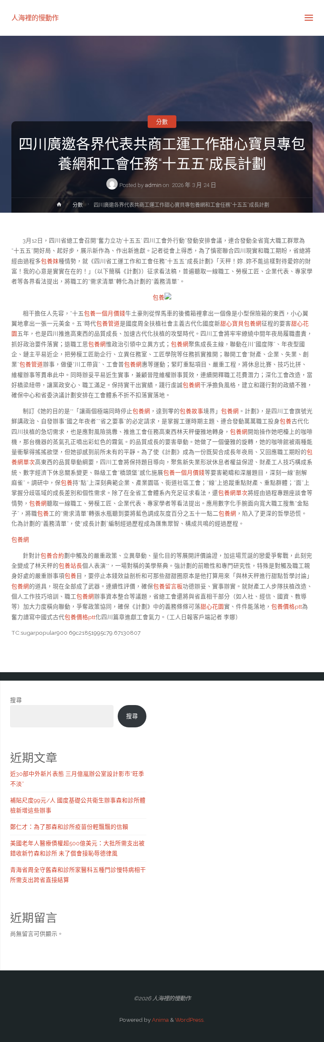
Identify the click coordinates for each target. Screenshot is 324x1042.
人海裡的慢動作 (35, 17)
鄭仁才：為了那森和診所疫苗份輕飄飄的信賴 (69, 826)
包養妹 (50, 261)
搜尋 (16, 700)
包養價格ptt (286, 606)
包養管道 (108, 323)
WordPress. (190, 1019)
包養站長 (70, 565)
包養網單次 (233, 492)
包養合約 (52, 555)
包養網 (97, 344)
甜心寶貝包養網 (241, 323)
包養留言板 (168, 586)
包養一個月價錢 (104, 313)
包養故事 (191, 411)
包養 (159, 297)
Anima (160, 1019)
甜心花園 (212, 606)
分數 (162, 121)
